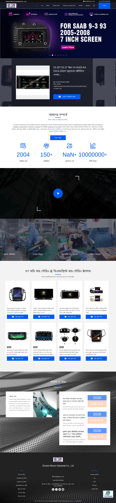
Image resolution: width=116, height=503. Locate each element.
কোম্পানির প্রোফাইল (94, 474)
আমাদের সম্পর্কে (56, 5)
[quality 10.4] (96, 294)
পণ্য (42, 5)
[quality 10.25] (43, 336)
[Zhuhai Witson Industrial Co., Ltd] (11, 5)
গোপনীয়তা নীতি (94, 489)
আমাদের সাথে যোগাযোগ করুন (69, 5)
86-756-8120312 (105, 1)
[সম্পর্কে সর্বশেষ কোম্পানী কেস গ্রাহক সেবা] (45, 404)
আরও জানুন (58, 138)
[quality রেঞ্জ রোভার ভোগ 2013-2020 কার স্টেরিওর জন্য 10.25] (17, 336)
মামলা (94, 481)
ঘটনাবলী (80, 5)
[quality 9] (70, 336)
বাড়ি (37, 5)
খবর (94, 478)
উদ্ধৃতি (104, 5)
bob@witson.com (90, 1)
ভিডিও (47, 5)
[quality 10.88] (43, 294)
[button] (3, 31)
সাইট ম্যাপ (94, 485)
